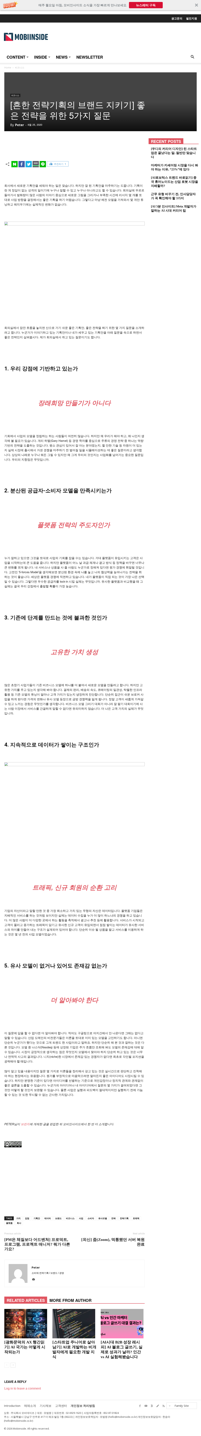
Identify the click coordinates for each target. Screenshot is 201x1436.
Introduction (12, 1405)
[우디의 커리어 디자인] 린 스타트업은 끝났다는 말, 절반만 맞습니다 (174, 153)
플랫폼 (9, 1222)
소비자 (91, 1218)
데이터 (47, 1218)
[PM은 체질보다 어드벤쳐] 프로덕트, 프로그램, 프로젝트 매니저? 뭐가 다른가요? (37, 1244)
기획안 (37, 1218)
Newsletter (89, 57)
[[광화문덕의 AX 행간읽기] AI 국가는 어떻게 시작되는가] (26, 1323)
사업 (81, 1218)
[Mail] (34, 1280)
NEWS (62, 57)
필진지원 (191, 18)
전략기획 (124, 1218)
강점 (27, 1218)
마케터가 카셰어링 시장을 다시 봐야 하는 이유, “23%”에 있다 (174, 167)
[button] (100, 5)
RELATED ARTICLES (26, 1300)
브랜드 (58, 1218)
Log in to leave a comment (22, 1388)
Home (7, 67)
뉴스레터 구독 (146, 5)
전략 (113, 1218)
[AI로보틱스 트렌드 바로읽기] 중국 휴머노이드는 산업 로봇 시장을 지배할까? (174, 181)
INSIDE (40, 57)
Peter (19, 125)
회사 (19, 1222)
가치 (18, 1218)
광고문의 (176, 18)
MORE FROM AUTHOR (70, 1300)
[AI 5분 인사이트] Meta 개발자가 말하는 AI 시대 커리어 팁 (173, 208)
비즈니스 (15, 95)
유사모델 (102, 1218)
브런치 (25, 1124)
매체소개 (30, 1405)
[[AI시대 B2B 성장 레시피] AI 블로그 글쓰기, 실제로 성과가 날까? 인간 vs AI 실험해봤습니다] (123, 1323)
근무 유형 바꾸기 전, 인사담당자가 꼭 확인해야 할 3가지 (173, 196)
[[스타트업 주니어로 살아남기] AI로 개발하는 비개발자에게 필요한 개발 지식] (74, 1323)
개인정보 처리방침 (83, 1405)
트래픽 (136, 1218)
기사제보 (45, 1405)
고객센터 (61, 1405)
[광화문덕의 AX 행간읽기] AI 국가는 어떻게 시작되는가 (24, 1347)
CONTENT (16, 57)
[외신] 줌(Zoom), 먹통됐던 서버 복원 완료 (112, 1241)
